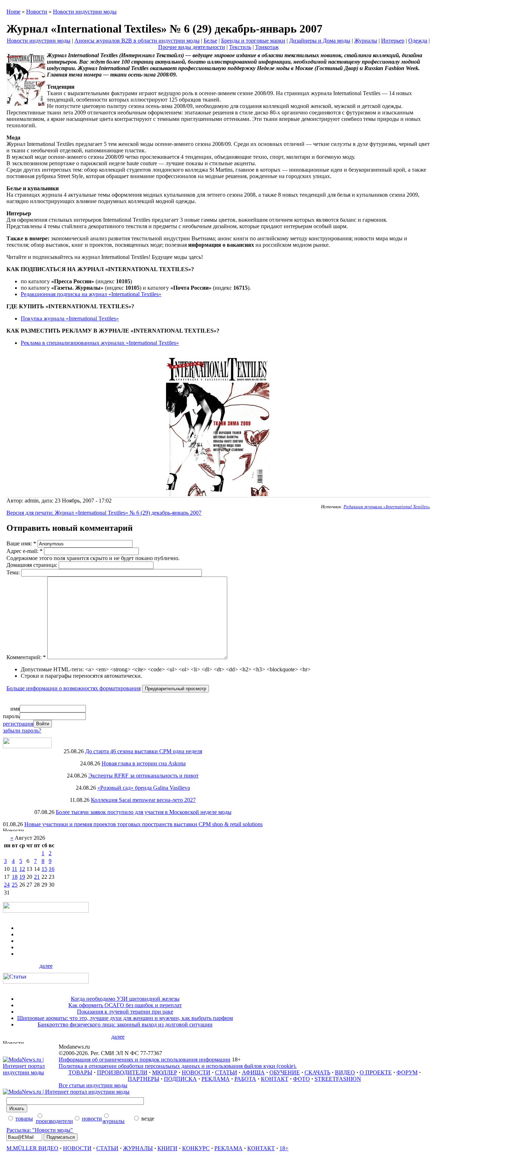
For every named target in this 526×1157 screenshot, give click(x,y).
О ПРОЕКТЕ (376, 1072)
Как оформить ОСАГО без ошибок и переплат (125, 1005)
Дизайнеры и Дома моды (319, 41)
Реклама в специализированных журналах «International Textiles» (100, 343)
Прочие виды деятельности (191, 47)
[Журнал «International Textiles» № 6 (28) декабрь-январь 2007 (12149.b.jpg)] (218, 494)
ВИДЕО (345, 1072)
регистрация (18, 724)
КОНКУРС (196, 1148)
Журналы (365, 41)
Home (13, 12)
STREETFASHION (338, 1079)
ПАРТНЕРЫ (143, 1079)
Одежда (417, 41)
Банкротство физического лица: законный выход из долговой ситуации (125, 1024)
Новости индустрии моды (85, 12)
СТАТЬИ (226, 1072)
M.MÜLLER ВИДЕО (32, 1148)
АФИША (253, 1072)
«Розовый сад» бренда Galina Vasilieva (143, 788)
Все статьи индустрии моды (93, 1085)
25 (15, 885)
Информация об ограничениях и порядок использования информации (144, 1060)
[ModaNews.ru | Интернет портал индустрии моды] (31, 1072)
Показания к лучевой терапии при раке (125, 1012)
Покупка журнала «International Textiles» (70, 318)
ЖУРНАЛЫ (138, 1148)
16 (51, 869)
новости (92, 1119)
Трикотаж (267, 47)
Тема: (13, 572)
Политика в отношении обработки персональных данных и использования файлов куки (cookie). (178, 1066)
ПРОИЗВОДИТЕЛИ (122, 1072)
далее (46, 966)
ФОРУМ (407, 1072)
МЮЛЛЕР (164, 1072)
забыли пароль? (22, 730)
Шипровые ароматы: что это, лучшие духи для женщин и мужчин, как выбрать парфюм (125, 1018)
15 (44, 869)
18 (15, 877)
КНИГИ (167, 1148)
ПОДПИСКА (180, 1079)
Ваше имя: (21, 543)
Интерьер (392, 41)
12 (22, 869)
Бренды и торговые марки (253, 41)
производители (54, 1121)
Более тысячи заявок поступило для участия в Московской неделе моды (144, 812)
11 (14, 869)
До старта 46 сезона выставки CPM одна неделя (143, 751)
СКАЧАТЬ (317, 1072)
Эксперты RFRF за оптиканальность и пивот (143, 776)
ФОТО (301, 1079)
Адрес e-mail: (24, 551)
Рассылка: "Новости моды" (39, 1130)
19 (22, 877)
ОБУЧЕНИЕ (284, 1072)
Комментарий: (26, 657)
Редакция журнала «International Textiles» (387, 506)
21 (37, 877)
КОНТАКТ (274, 1079)
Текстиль (240, 47)
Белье (210, 41)
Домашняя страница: (32, 565)
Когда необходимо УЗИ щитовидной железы (125, 999)
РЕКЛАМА (215, 1079)
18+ (283, 1148)
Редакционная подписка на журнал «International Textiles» (91, 294)
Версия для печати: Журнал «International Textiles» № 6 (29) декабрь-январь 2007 (103, 513)
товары (24, 1119)
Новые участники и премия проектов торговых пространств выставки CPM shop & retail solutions (143, 824)
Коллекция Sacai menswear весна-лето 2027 (143, 800)
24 (7, 885)
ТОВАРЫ (80, 1072)
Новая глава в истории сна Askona (144, 763)
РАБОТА (245, 1079)
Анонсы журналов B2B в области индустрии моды (137, 41)
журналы (113, 1121)
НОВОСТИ (196, 1072)
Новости (36, 12)
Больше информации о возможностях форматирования (73, 688)
